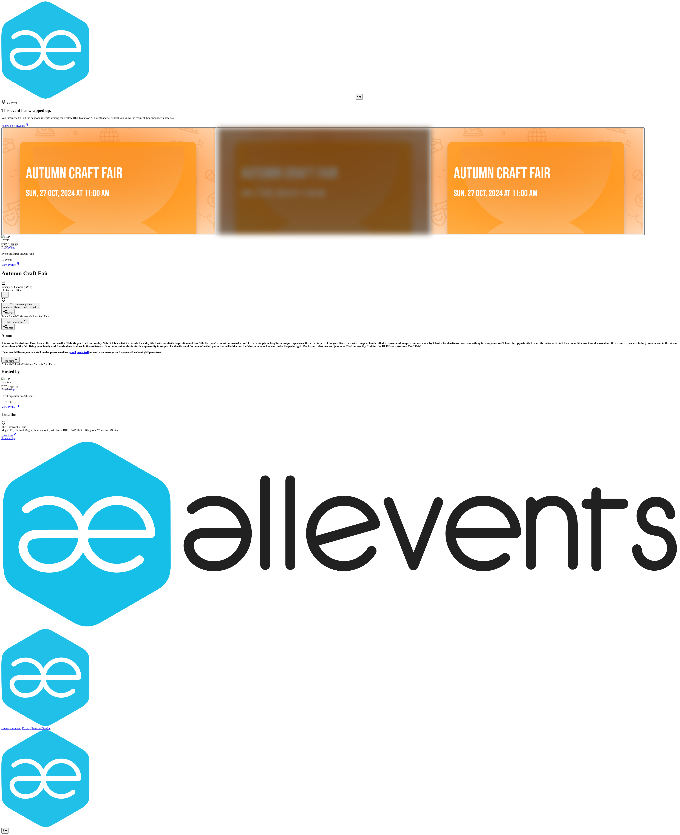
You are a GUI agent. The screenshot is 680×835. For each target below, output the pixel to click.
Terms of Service (41, 728)
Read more (8, 360)
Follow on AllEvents (13, 125)
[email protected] (79, 352)
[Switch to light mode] (359, 97)
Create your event (11, 728)
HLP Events (8, 247)
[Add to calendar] (4, 295)
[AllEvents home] (178, 97)
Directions (7, 435)
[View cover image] (109, 181)
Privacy (26, 728)
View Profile (8, 264)
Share (10, 313)
